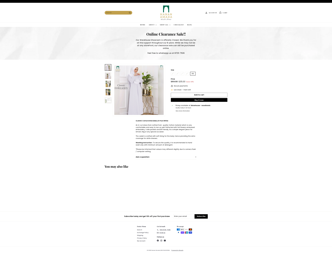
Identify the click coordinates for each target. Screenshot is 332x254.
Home (142, 25)
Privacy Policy (142, 238)
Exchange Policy (143, 233)
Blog (189, 25)
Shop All (164, 25)
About (152, 25)
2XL (193, 74)
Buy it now (199, 100)
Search (139, 230)
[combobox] (118, 13)
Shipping (140, 235)
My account (141, 241)
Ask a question (142, 157)
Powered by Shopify (177, 250)
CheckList (179, 25)
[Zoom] (139, 90)
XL (187, 74)
